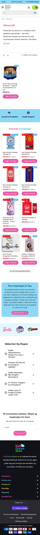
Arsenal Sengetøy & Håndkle (29, 219)
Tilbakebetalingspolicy (29, 514)
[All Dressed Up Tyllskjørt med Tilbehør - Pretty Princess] (11, 207)
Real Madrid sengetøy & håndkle (10, 255)
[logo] (20, 448)
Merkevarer (6, 480)
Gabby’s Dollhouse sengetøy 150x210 (28, 255)
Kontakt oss (7, 496)
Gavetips (5, 488)
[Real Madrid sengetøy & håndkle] (11, 243)
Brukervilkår (20, 518)
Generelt (5, 492)
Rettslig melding (21, 521)
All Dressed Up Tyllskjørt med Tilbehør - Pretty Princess (9, 221)
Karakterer (6, 476)
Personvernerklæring (11, 514)
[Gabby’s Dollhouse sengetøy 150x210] (29, 243)
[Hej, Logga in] (28, 7)
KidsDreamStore (17, 526)
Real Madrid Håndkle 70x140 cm (10, 153)
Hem (3, 19)
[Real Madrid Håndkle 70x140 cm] (11, 142)
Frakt (12, 518)
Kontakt (29, 518)
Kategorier (6, 484)
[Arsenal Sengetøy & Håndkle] (29, 207)
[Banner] (7, 330)
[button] (3, 7)
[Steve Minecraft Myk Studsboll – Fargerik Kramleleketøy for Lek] (11, 73)
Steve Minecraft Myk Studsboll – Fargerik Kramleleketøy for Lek (10, 87)
